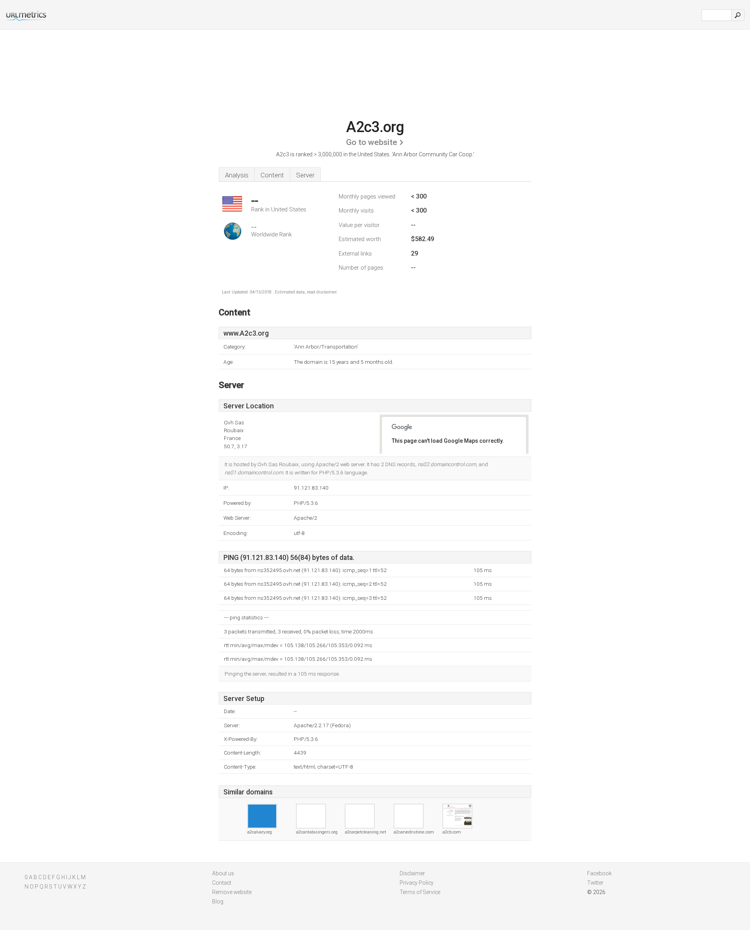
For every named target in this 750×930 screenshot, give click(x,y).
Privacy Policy (417, 883)
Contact (221, 883)
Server (305, 175)
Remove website (232, 892)
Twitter (595, 883)
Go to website (371, 142)
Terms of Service (420, 892)
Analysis (236, 175)
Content (272, 175)
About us (223, 873)
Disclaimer (412, 873)
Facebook (599, 873)
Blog (217, 901)
